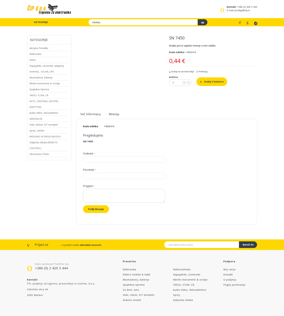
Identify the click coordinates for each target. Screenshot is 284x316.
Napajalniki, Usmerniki (186, 274)
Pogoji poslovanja (234, 284)
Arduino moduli (132, 300)
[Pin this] (179, 92)
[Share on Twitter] (174, 92)
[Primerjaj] (240, 21)
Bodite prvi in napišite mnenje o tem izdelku (192, 45)
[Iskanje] (202, 22)
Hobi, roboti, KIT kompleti (138, 294)
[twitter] (35, 303)
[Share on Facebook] (170, 92)
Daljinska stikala (183, 300)
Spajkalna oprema (134, 284)
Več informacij (90, 114)
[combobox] (148, 22)
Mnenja (114, 114)
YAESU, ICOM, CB (183, 284)
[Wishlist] (247, 21)
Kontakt (228, 274)
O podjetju (229, 279)
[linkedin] (62, 303)
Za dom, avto (131, 289)
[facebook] (28, 303)
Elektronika (129, 269)
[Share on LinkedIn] (183, 92)
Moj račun (229, 269)
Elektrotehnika (181, 269)
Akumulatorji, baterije (136, 279)
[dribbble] (56, 303)
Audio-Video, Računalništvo (189, 289)
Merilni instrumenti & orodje (190, 279)
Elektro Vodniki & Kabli (136, 274)
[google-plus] (49, 303)
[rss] (42, 303)
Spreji (176, 294)
